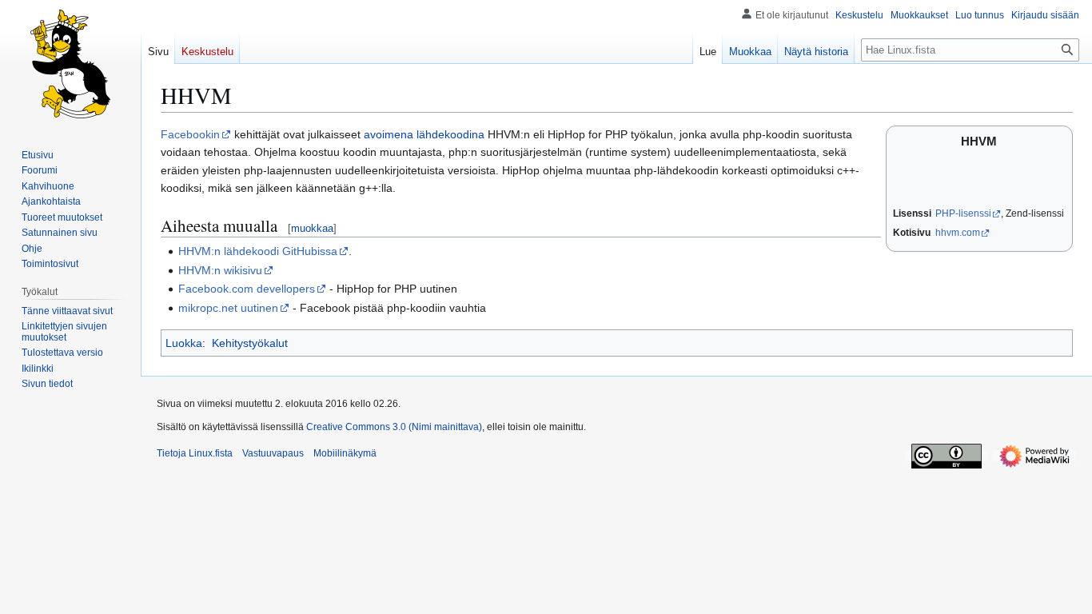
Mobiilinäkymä (345, 453)
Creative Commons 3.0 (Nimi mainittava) (394, 427)
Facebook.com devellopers (246, 288)
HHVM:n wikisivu (220, 270)
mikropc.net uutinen (228, 307)
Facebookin (190, 134)
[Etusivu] (70, 64)
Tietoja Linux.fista (195, 453)
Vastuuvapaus (273, 453)
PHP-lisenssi (963, 213)
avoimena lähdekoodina (424, 134)
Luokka (183, 343)
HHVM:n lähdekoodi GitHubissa (257, 251)
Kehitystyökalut (250, 343)
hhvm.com (957, 232)
